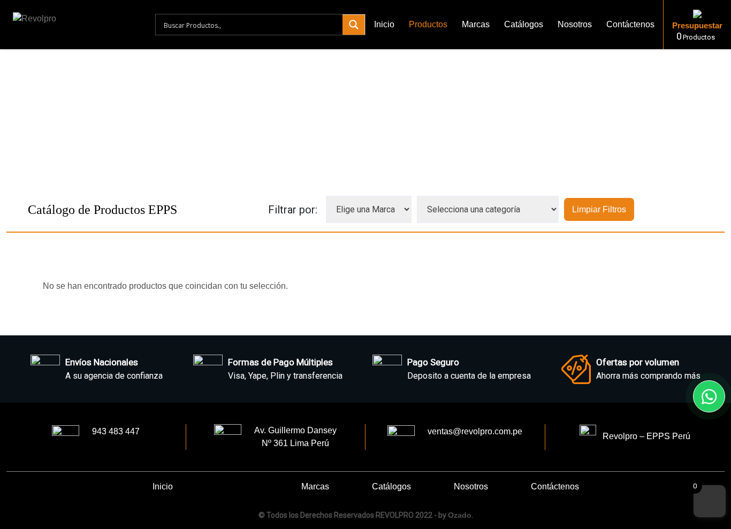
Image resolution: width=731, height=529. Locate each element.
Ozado (459, 515)
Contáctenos (630, 24)
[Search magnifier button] (353, 24)
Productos (428, 24)
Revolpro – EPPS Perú (643, 436)
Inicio (384, 24)
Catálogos (523, 24)
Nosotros (575, 24)
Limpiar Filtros (599, 209)
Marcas (476, 24)
